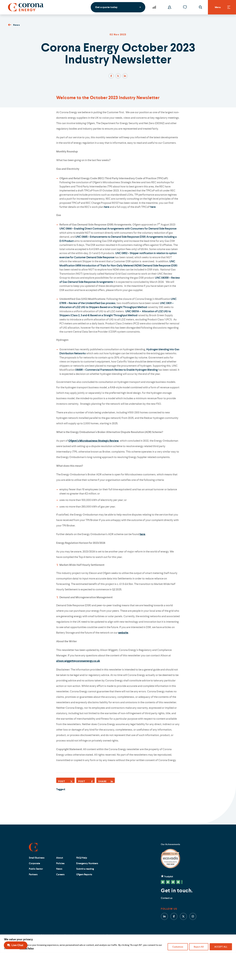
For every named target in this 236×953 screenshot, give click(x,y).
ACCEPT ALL (220, 946)
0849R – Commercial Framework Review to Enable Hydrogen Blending (116, 369)
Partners (33, 874)
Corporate (34, 863)
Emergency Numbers (87, 863)
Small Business (36, 857)
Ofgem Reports (84, 874)
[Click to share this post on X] (118, 76)
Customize (177, 946)
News (16, 25)
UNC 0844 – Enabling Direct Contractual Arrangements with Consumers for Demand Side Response (117, 228)
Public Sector (36, 868)
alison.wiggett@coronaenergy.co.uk (78, 660)
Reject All (199, 946)
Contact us (166, 898)
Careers (60, 874)
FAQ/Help (81, 857)
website (123, 632)
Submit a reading (85, 868)
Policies (60, 863)
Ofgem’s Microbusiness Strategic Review (93, 440)
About (59, 857)
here (106, 206)
